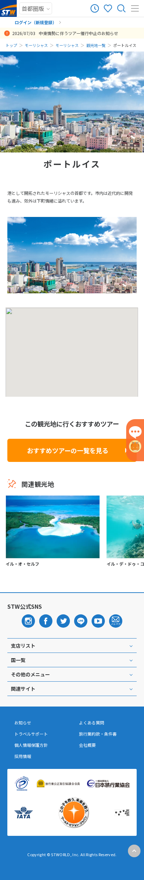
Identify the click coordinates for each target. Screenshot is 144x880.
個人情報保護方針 (31, 745)
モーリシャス (36, 45)
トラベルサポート (31, 734)
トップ (11, 45)
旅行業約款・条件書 (98, 734)
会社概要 (87, 745)
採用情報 (22, 756)
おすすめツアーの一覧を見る (67, 450)
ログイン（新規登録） (36, 22)
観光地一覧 (96, 45)
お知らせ (22, 723)
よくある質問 (91, 723)
